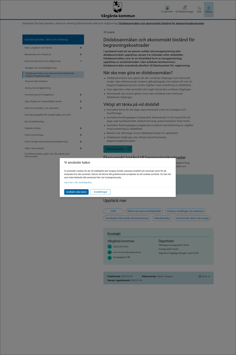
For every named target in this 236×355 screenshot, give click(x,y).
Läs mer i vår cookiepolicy (78, 182)
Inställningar (100, 191)
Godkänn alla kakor (76, 191)
